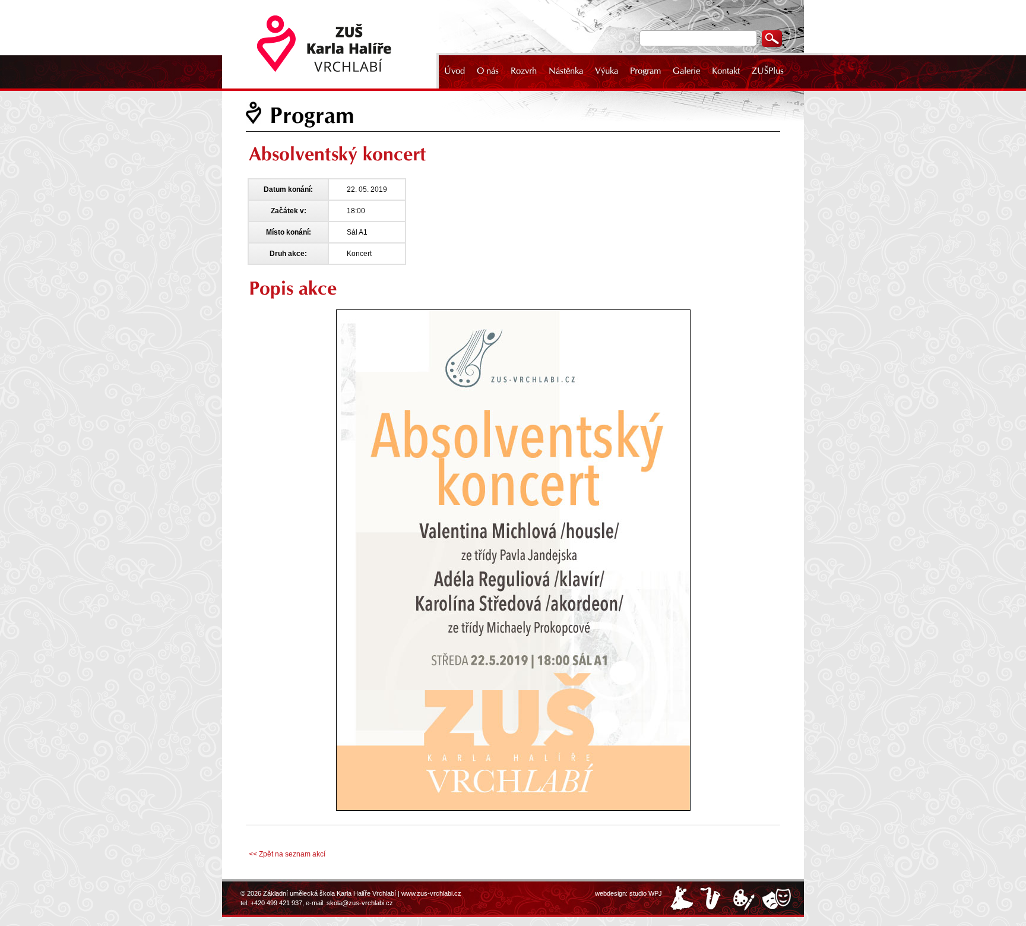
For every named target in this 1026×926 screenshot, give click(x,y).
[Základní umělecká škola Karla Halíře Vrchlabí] (332, 44)
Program (645, 70)
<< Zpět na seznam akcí (287, 854)
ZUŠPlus (768, 70)
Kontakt (726, 70)
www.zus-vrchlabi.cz (431, 893)
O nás (488, 70)
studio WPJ (645, 893)
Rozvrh (524, 70)
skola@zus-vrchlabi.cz (360, 902)
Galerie (686, 70)
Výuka (606, 70)
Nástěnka (566, 70)
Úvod (454, 70)
